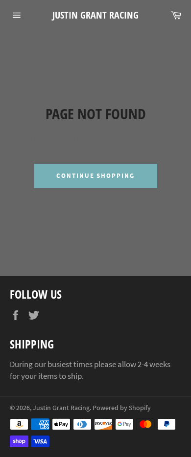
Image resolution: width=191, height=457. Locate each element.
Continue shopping (95, 176)
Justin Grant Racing (95, 15)
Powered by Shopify (122, 408)
